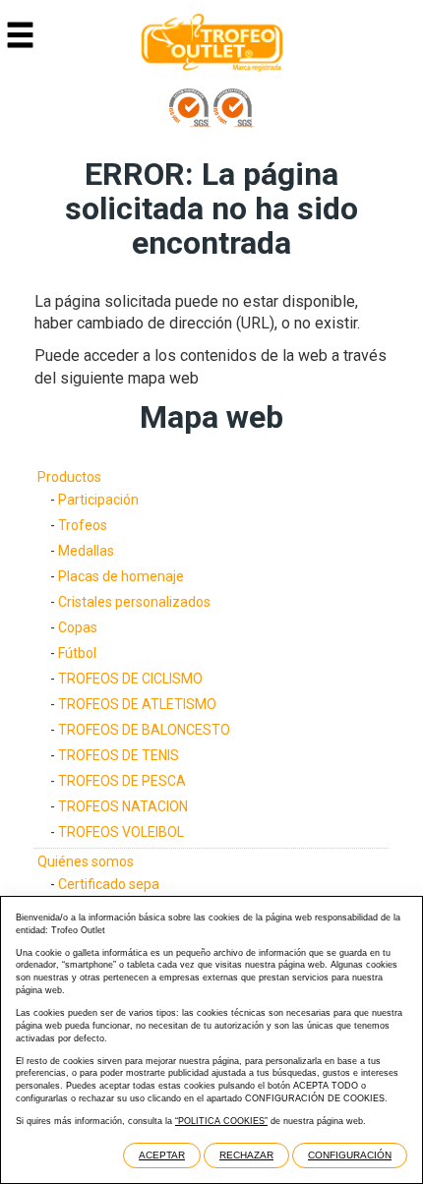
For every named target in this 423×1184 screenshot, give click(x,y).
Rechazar (246, 1155)
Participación (98, 499)
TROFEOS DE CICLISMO (130, 678)
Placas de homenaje (121, 576)
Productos (69, 477)
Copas (77, 627)
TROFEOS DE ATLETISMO (137, 704)
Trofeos (82, 525)
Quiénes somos (85, 861)
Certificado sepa (108, 884)
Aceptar (162, 1155)
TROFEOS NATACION (123, 806)
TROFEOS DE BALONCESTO (144, 730)
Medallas (86, 551)
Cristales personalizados (134, 602)
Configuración (350, 1155)
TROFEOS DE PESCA (122, 781)
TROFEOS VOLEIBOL (121, 832)
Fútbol (77, 653)
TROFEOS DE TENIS (118, 755)
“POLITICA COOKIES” (221, 1121)
